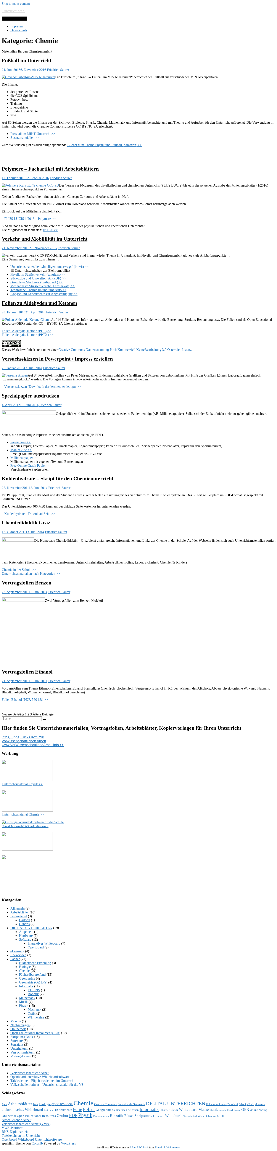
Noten (237, 1110)
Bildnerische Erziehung (35, 963)
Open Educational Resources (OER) (35, 1033)
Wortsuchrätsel (189, 1116)
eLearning (17, 951)
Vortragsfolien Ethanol (27, 672)
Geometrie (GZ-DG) (33, 982)
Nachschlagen (20, 1025)
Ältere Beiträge (43, 714)
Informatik (26, 986)
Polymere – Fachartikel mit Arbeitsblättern (50, 169)
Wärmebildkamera (207, 1116)
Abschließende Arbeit (16, 1120)
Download (232, 1104)
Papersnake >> (20, 442)
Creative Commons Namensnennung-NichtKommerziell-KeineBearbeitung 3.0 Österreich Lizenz (125, 349)
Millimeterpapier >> (24, 458)
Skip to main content (16, 3)
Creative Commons (105, 1104)
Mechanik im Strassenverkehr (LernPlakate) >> (42, 286)
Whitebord (173, 1116)
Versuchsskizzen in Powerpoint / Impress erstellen (57, 359)
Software (25, 939)
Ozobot (62, 1115)
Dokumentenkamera (216, 1104)
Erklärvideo (18, 955)
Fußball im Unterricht (26, 60)
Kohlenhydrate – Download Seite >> (29, 514)
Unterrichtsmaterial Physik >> (22, 784)
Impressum (17, 26)
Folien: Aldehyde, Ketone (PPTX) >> (27, 335)
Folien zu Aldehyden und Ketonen (39, 303)
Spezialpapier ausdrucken (30, 396)
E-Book (242, 1104)
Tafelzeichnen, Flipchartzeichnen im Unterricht (42, 1080)
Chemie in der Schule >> (19, 570)
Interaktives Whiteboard (44, 943)
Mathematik (27, 998)
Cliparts (24, 924)
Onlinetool (9, 1115)
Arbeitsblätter (19, 912)
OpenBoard (36, 947)
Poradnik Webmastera (167, 1147)
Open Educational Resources (36, 1115)
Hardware (26, 935)
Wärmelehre (36, 1017)
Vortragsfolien (20, 1056)
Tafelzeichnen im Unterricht (21, 1135)
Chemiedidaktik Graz (26, 522)
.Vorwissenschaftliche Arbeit (29, 1073)
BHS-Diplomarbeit (15, 1131)
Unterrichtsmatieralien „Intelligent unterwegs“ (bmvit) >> (49, 266)
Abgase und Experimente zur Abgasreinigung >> (43, 294)
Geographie (27, 978)
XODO (220, 1116)
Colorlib (37, 1143)
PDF (73, 1115)
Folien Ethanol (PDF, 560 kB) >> (25, 699)
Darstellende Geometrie (131, 1104)
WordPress (68, 1143)
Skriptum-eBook (21, 1037)
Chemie (24, 970)
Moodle (15, 1021)
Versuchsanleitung (22, 1052)
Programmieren (101, 1116)
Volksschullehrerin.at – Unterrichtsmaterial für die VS (47, 1084)
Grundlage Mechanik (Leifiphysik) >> (36, 282)
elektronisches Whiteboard (22, 1110)
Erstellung (49, 1110)
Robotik (33, 994)
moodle (222, 1110)
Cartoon (24, 920)
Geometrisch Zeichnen (125, 1109)
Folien (89, 1109)
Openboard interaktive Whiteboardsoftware (39, 1077)
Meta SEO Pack (139, 1147)
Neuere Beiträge (13, 714)
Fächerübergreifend (32, 974)
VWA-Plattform (12, 1128)
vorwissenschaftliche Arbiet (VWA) (26, 1124)
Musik (23, 1002)
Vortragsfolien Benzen (26, 583)
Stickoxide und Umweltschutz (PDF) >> (38, 278)
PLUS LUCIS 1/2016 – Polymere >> (30, 218)
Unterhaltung (19, 1048)
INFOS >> (50, 230)
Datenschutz (18, 30)
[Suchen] (44, 719)
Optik (31, 1013)
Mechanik (34, 1009)
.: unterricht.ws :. (13, 11)
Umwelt (160, 1116)
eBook (250, 1104)
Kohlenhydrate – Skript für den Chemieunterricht (57, 478)
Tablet (153, 1116)
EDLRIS (34, 990)
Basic (35, 1104)
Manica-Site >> (21, 450)
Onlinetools (18, 1029)
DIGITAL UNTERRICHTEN (31, 928)
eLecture (260, 1104)
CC (53, 1104)
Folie (77, 1109)
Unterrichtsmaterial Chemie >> (23, 814)
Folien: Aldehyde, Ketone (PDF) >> (26, 331)
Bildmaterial (18, 916)
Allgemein (17, 908)
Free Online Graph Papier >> (30, 465)
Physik (23, 1005)
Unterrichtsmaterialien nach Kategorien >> (31, 573)
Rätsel (129, 1116)
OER (245, 1109)
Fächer (15, 959)
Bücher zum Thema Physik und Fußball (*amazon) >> (104, 145)
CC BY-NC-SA (64, 1104)
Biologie (25, 967)
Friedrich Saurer (58, 70)
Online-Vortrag (258, 1109)
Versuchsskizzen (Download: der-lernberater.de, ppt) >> (42, 386)
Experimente (63, 1109)
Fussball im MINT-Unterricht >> (32, 134)
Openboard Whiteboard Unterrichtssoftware (32, 1139)
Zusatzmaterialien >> (24, 137)
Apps (4, 1104)
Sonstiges (16, 1044)
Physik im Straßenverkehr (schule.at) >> (37, 274)
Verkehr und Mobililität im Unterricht (44, 239)
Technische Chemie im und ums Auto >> (38, 290)
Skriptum (142, 1116)
